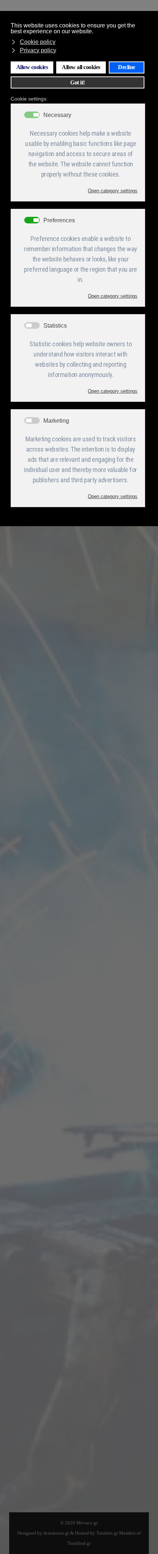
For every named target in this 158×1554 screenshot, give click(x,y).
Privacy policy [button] (38, 50)
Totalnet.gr (107, 1533)
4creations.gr (56, 1533)
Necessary (57, 115)
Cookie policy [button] (37, 42)
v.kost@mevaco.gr (52, 1462)
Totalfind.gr (79, 1543)
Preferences (59, 220)
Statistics (55, 326)
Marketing (56, 421)
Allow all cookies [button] (81, 67)
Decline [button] (126, 67)
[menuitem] (25, 605)
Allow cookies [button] (32, 67)
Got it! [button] (77, 82)
